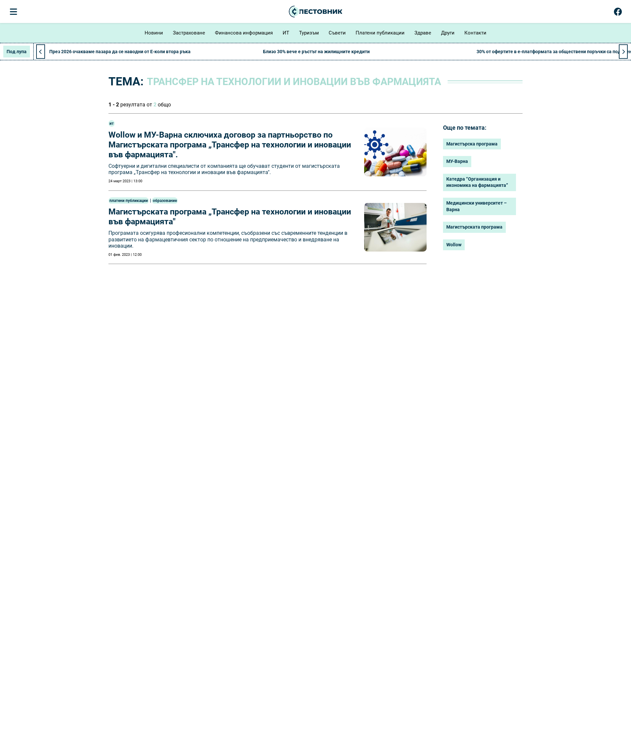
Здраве (422, 33)
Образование (165, 200)
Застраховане (189, 33)
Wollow (453, 244)
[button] (623, 51)
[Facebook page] (618, 13)
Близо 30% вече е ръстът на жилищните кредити (316, 51)
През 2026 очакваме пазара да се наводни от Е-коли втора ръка (120, 51)
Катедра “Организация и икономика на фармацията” (477, 182)
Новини (154, 33)
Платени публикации (380, 33)
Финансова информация (244, 33)
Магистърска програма (472, 143)
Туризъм (309, 33)
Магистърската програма (474, 227)
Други (448, 33)
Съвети (337, 33)
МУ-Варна (457, 161)
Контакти (475, 33)
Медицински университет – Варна (476, 206)
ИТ (286, 33)
